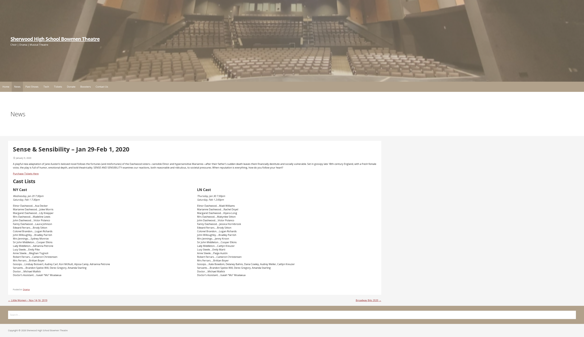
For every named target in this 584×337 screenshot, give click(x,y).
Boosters (85, 86)
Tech (46, 86)
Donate (71, 86)
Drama (26, 289)
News (17, 86)
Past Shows (31, 86)
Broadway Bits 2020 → (368, 300)
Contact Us (102, 86)
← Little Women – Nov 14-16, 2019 (27, 300)
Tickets (58, 86)
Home (5, 86)
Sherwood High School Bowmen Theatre (54, 39)
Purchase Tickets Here (26, 173)
